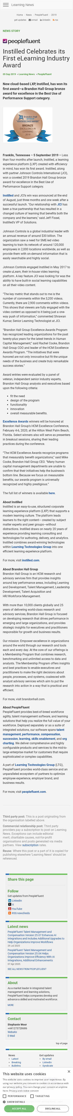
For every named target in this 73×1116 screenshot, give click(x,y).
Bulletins (16, 1065)
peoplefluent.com (34, 792)
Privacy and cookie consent (24, 1090)
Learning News (22, 5)
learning (24, 739)
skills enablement (43, 739)
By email (46, 1058)
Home (20, 15)
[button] (36, 1101)
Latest (15, 1058)
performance (31, 734)
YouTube (17, 908)
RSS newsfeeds (21, 913)
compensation (50, 734)
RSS (56, 20)
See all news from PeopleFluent (27, 969)
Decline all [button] (52, 1108)
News (29, 15)
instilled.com (30, 560)
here (52, 493)
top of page (61, 1043)
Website (12, 1032)
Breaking (16, 1062)
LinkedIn (46, 20)
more (11, 1005)
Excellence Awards (15, 421)
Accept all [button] (19, 1108)
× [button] (68, 1071)
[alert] (36, 1092)
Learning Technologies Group (31, 547)
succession (10, 739)
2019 (54, 15)
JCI (59, 204)
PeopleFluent (41, 15)
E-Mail (11, 1035)
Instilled (8, 195)
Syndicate (47, 1065)
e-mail (34, 20)
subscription (30, 845)
